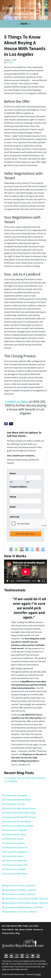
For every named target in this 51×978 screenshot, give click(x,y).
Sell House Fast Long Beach (14, 851)
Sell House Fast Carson (12, 856)
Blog (18, 933)
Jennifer (9, 62)
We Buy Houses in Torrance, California (19, 911)
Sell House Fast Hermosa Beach (16, 821)
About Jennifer (39, 17)
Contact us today (16, 401)
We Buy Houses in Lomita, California (18, 894)
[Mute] (39, 581)
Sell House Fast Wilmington (15, 873)
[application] (25, 572)
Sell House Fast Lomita (12, 838)
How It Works (8, 929)
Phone (13, 496)
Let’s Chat (33, 926)
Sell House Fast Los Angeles (15, 795)
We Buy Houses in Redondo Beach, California (22, 907)
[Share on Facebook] (6, 423)
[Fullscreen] (43, 581)
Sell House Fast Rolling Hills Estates (19, 817)
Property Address (18, 486)
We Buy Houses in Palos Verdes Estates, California (25, 898)
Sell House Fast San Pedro (14, 834)
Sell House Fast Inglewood (14, 860)
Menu (24, 24)
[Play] (7, 581)
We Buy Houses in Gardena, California (19, 889)
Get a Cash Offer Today (15, 17)
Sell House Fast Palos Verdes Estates (19, 808)
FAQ (16, 929)
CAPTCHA (14, 516)
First (11, 482)
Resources (38, 929)
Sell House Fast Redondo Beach (16, 799)
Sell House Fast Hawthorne (14, 847)
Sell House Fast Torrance (13, 804)
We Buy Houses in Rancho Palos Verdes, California (25, 903)
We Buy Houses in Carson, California (18, 885)
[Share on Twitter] (11, 423)
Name (13, 473)
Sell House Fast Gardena (13, 843)
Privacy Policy (8, 933)
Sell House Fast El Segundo (14, 830)
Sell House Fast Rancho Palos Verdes (19, 812)
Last (27, 482)
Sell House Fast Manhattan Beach (17, 825)
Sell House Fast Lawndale (14, 869)
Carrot (38, 974)
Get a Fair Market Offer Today (15, 926)
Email (13, 506)
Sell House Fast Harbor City (14, 864)
